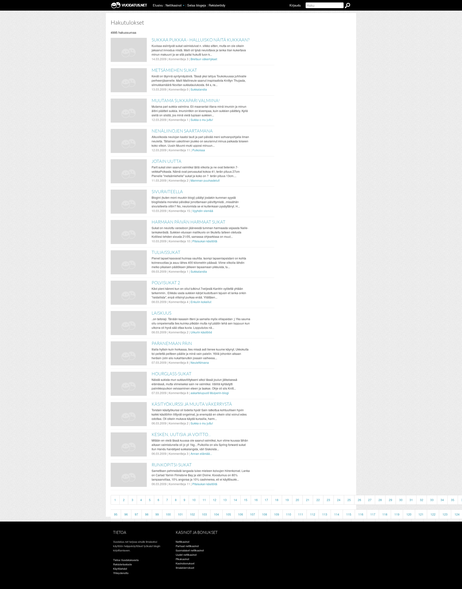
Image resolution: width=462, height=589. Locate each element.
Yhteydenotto (120, 573)
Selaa (196, 5)
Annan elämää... (201, 453)
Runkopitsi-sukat (172, 465)
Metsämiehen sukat (174, 70)
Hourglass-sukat (172, 373)
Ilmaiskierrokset (185, 567)
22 (318, 500)
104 (216, 514)
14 (235, 500)
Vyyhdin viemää (202, 211)
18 (276, 500)
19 (287, 500)
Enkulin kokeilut (201, 302)
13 (225, 500)
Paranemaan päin (172, 343)
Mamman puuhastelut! (205, 180)
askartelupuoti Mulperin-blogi (210, 393)
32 (421, 500)
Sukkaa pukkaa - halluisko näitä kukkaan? (201, 40)
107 (252, 514)
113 (324, 514)
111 (300, 514)
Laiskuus (161, 313)
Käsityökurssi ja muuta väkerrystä (192, 404)
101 (180, 514)
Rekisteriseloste (122, 564)
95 (115, 514)
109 (276, 514)
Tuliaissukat (166, 252)
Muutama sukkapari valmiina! (186, 100)
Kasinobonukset (185, 563)
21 (307, 500)
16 (256, 500)
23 (328, 500)
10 (194, 500)
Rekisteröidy (217, 5)
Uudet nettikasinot (186, 554)
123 (445, 514)
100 (168, 514)
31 (411, 500)
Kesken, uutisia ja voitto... (181, 434)
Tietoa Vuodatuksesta (126, 560)
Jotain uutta (166, 161)
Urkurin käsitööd (201, 332)
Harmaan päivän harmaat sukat (188, 222)
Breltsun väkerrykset (204, 59)
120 (408, 514)
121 (421, 514)
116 (360, 514)
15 (245, 500)
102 (192, 514)
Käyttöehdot (120, 568)
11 (204, 500)
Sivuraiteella (167, 191)
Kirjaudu (295, 5)
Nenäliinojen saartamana (182, 131)
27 (370, 500)
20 (297, 500)
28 (380, 500)
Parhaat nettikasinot (187, 546)
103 (204, 514)
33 (432, 500)
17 (266, 500)
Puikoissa (198, 150)
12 (214, 500)
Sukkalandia (199, 89)
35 (452, 500)
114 (336, 514)
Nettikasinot (174, 5)
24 (338, 500)
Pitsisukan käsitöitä (204, 241)
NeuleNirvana (200, 362)
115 (348, 514)
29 (390, 500)
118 (384, 514)
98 (146, 514)
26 (359, 500)
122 (433, 514)
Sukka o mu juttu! (202, 120)
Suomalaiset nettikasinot (190, 550)
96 (126, 514)
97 (136, 514)
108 (264, 514)
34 (442, 500)
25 (349, 500)
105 (228, 514)
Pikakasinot (182, 559)
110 (288, 514)
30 (401, 500)
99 (157, 514)
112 (312, 514)
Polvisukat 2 (166, 282)
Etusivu (158, 5)
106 (240, 514)
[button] (184, 5)
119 (396, 514)
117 (372, 514)
